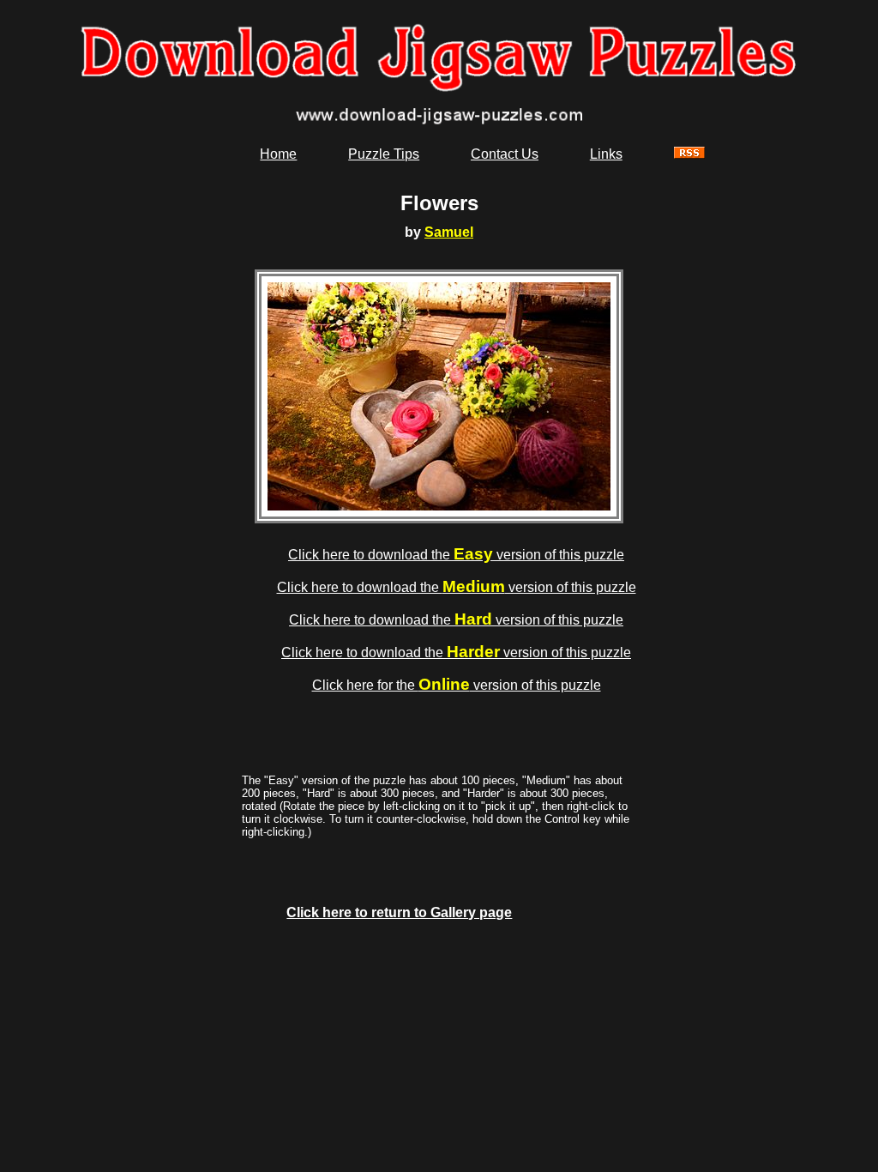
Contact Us (504, 154)
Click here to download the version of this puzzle (456, 554)
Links (606, 154)
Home (278, 154)
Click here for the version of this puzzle (456, 685)
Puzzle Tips (383, 154)
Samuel (448, 232)
